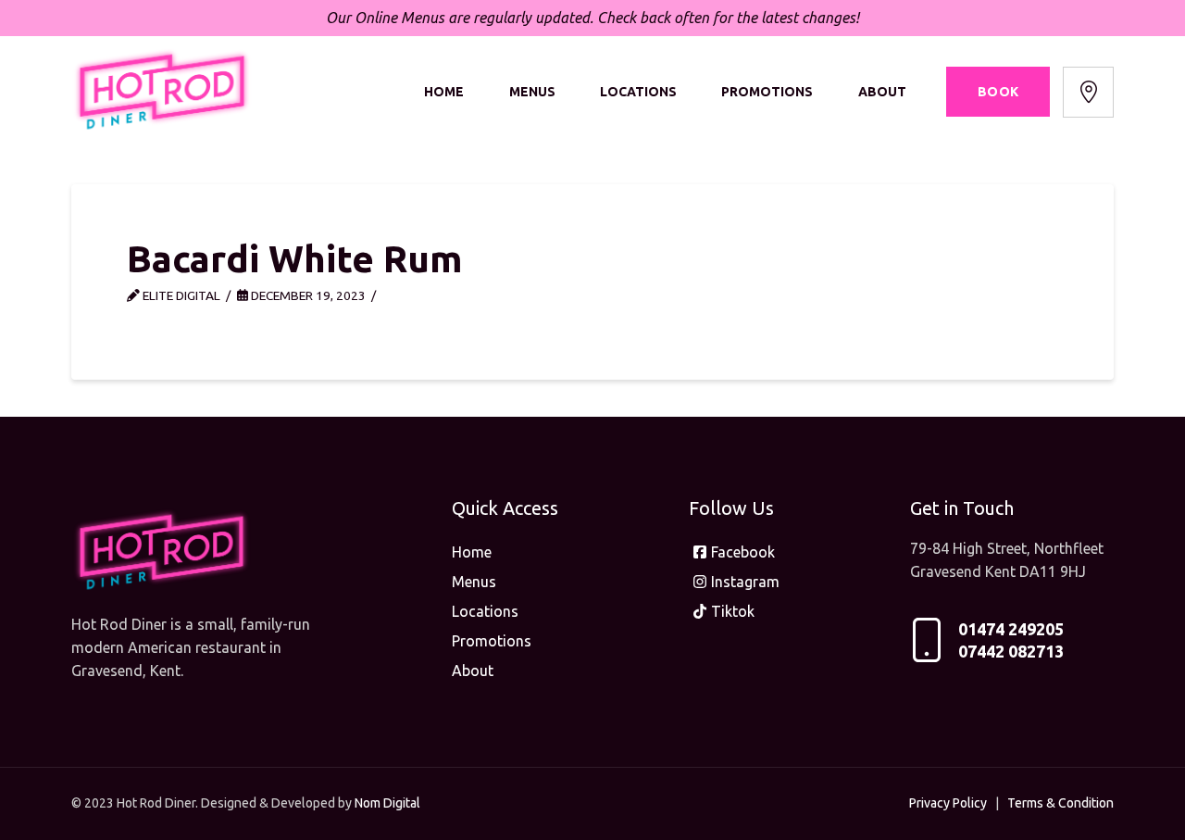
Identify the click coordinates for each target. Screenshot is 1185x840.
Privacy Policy (948, 803)
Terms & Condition (1060, 803)
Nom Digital (387, 803)
